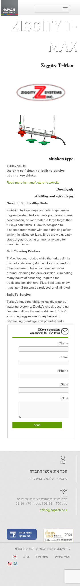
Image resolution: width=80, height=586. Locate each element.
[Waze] (15, 563)
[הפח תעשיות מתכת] (9, 8)
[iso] (14, 556)
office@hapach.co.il (53, 510)
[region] (40, 133)
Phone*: (62, 370)
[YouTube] (9, 563)
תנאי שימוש (62, 556)
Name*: (63, 343)
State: (64, 384)
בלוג (26, 556)
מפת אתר (41, 556)
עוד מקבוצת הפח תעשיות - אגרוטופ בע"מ (42, 548)
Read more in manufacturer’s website (33, 182)
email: (64, 357)
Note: (64, 398)
